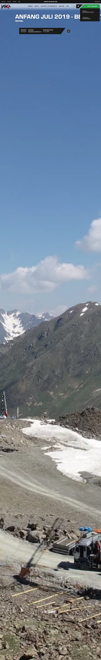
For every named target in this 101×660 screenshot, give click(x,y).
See (19, 2)
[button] (74, 6)
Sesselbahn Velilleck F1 (34, 31)
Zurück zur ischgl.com (50, 2)
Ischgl (9, 2)
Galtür (3, 2)
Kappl (14, 2)
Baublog (97, 2)
